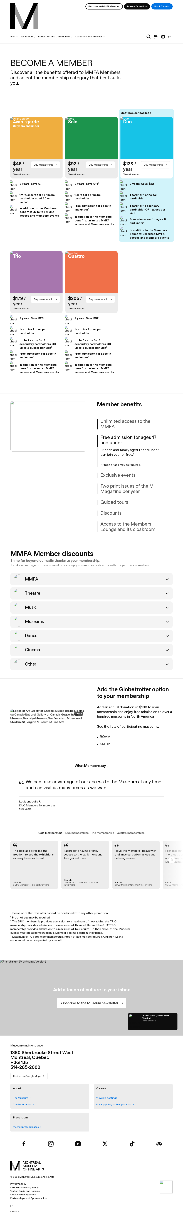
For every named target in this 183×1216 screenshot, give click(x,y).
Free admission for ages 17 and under (128, 440)
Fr (169, 36)
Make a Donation (137, 6)
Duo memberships (77, 832)
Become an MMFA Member (104, 6)
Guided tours (114, 502)
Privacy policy (18, 1184)
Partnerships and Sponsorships (28, 1198)
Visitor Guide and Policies (25, 1191)
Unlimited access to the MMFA (125, 424)
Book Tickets (162, 6)
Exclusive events (118, 475)
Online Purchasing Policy (24, 1187)
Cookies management (23, 1194)
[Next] (171, 860)
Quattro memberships (131, 832)
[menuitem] (24, 16)
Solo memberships (50, 832)
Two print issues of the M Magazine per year (127, 489)
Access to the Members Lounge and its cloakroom (127, 526)
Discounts (111, 513)
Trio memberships (102, 832)
